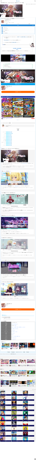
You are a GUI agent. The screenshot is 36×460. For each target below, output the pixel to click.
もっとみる (34, 369)
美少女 (12, 334)
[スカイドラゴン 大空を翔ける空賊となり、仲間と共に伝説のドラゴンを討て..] (13, 363)
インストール (33, 117)
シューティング (24, 163)
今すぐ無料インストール (18, 309)
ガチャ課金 (13, 328)
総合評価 (4, 31)
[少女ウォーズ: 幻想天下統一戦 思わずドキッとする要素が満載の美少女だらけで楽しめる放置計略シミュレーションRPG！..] (5, 363)
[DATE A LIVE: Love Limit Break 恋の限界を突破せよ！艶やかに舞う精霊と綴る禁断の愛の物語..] (31, 362)
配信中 (15, 325)
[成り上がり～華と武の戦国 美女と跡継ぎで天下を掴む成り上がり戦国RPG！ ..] (22, 363)
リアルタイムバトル (14, 337)
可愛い (14, 331)
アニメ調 (16, 331)
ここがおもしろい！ (5, 27)
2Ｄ (12, 331)
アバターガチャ (16, 328)
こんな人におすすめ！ (5, 28)
